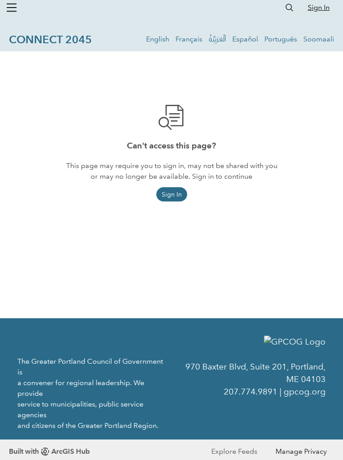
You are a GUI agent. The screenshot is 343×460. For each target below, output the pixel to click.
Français (189, 39)
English (157, 39)
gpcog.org (305, 391)
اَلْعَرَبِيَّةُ (217, 39)
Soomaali (318, 39)
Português (280, 39)
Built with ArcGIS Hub (49, 451)
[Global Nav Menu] (11, 7)
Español (245, 39)
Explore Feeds (234, 451)
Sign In (319, 7)
